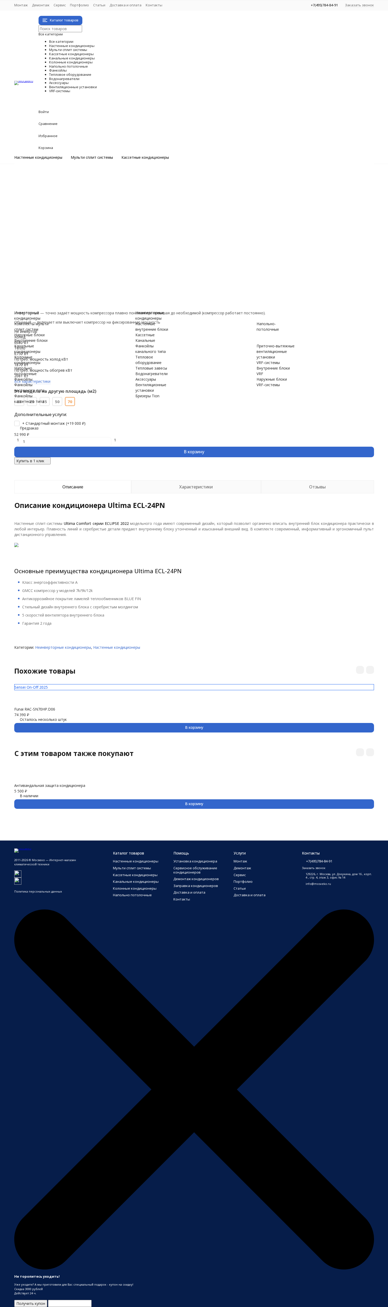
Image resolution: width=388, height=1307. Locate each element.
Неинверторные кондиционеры (63, 181)
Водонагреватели (77, 264)
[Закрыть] (194, 1268)
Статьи (99, 5)
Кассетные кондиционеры (145, 157)
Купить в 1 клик (30, 460)
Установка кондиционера (195, 861)
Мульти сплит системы (92, 157)
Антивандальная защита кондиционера (49, 785)
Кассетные (145, 334)
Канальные (145, 340)
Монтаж (21, 5)
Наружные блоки (50, 197)
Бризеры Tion (47, 281)
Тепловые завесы (51, 259)
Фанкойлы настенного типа (60, 236)
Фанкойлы (56, 231)
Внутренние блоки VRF (55, 297)
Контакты (154, 5)
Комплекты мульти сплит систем (65, 192)
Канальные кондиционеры (99, 214)
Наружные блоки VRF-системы (62, 303)
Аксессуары (60, 270)
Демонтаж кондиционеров (196, 878)
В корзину (194, 452)
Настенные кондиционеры (38, 157)
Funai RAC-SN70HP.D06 (34, 709)
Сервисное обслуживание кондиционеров (195, 870)
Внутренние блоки (52, 203)
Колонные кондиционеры (97, 220)
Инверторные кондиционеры (61, 175)
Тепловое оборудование (96, 253)
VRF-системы (63, 292)
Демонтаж (40, 5)
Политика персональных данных (38, 891)
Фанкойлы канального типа (60, 247)
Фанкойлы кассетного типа (59, 242)
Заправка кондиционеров (195, 885)
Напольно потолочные (91, 225)
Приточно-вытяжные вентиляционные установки (79, 286)
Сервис (60, 5)
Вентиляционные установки (104, 275)
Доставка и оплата (125, 5)
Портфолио (79, 5)
